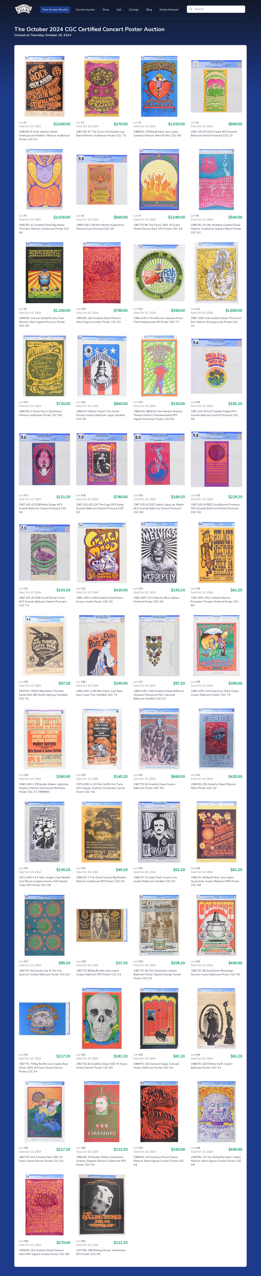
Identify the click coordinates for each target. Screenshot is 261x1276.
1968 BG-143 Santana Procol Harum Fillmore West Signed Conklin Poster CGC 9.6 (159, 1161)
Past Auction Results (55, 9)
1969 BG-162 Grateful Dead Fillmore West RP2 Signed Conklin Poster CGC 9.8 (44, 1252)
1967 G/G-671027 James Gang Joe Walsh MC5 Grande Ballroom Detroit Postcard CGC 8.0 (159, 508)
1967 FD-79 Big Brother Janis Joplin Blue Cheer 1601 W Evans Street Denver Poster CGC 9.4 (43, 1067)
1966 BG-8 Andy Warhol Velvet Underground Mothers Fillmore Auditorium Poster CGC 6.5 (44, 135)
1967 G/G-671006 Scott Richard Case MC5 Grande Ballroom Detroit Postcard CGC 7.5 (42, 601)
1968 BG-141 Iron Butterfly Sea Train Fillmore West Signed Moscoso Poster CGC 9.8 (42, 322)
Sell (119, 9)
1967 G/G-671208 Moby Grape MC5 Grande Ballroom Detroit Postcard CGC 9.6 (42, 508)
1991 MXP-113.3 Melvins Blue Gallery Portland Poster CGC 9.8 (156, 599)
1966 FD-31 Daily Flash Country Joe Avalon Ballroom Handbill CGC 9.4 (155, 879)
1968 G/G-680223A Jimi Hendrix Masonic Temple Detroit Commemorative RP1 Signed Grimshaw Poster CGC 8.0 (158, 415)
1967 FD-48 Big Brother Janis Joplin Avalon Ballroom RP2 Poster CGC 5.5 (98, 972)
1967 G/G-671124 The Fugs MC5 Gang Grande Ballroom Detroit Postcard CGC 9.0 (100, 508)
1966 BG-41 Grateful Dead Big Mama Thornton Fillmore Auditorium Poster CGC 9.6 (44, 228)
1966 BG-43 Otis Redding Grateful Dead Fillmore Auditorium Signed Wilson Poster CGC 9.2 (216, 228)
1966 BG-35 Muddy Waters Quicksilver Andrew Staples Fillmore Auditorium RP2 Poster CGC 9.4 (101, 1161)
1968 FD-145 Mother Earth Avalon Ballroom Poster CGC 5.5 (212, 1066)
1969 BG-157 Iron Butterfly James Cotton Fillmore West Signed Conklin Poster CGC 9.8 (216, 1161)
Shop (106, 9)
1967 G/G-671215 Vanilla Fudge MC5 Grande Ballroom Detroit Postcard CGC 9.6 (214, 415)
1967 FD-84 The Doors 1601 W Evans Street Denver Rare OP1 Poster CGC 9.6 (158, 227)
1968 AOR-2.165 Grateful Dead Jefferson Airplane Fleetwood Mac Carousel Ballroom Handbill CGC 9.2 (159, 694)
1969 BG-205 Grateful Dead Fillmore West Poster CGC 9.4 (213, 786)
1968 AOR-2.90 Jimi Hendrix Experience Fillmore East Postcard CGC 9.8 (100, 227)
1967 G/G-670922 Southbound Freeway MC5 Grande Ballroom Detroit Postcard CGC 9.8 (215, 508)
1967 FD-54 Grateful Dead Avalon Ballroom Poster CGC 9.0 (154, 786)
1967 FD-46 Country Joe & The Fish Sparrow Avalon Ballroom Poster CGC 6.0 (44, 972)
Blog (149, 9)
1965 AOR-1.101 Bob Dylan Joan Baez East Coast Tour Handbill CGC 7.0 (99, 693)
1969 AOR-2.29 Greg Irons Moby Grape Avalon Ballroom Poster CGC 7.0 (215, 693)
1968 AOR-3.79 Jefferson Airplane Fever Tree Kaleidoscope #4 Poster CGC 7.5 (158, 320)
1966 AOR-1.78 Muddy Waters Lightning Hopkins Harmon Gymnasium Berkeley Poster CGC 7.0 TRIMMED (43, 788)
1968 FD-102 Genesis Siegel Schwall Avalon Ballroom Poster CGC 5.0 (156, 1066)
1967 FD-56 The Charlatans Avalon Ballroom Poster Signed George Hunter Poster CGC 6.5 (157, 974)
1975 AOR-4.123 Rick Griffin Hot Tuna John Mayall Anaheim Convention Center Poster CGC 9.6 (100, 788)
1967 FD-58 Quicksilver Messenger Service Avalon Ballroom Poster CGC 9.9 (215, 972)
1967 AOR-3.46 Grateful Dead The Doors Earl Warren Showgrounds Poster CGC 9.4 (216, 322)
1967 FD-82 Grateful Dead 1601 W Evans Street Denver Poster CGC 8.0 (101, 1066)
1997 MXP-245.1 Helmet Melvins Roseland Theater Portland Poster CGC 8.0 (215, 601)
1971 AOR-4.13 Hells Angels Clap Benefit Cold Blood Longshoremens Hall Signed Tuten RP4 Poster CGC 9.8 (44, 881)
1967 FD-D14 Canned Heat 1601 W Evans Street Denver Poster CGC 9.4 (41, 1159)
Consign (134, 9)
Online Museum (169, 9)
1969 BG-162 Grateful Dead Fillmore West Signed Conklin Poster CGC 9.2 (98, 320)
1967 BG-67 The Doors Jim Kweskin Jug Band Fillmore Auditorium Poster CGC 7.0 (101, 133)
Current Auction (85, 9)
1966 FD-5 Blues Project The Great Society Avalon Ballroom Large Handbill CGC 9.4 (100, 415)
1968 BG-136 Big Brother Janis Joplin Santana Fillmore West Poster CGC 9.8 (157, 133)
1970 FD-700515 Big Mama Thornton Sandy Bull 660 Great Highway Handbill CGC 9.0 (43, 694)
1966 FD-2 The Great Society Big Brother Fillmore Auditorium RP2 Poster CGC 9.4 (101, 879)
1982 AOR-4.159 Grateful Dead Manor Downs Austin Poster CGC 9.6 (99, 599)
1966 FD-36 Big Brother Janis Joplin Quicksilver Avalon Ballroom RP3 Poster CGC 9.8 (215, 881)
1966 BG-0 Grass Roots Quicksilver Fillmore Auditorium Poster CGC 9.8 (40, 413)
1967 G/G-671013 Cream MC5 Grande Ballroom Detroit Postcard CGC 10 (214, 133)
